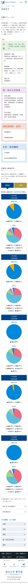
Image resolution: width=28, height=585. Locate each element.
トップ (2, 6)
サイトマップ (7, 560)
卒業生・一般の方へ (7, 557)
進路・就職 (8, 6)
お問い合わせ (21, 560)
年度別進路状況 (6, 512)
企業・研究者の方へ (21, 557)
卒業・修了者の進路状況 (8, 506)
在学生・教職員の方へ (21, 553)
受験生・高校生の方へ (7, 553)
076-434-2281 (12, 579)
